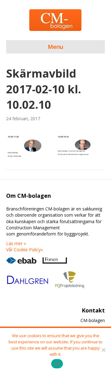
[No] (103, 350)
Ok (57, 363)
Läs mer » (16, 243)
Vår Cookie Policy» (24, 249)
